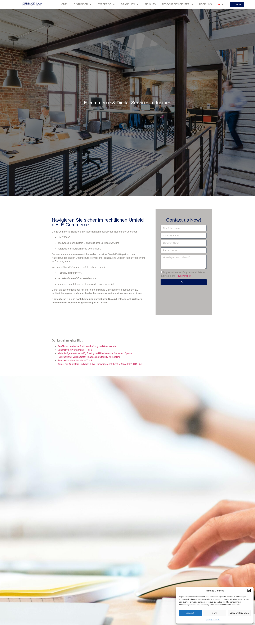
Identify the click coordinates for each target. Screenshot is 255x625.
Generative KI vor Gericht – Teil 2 (75, 360)
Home (63, 4)
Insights (150, 4)
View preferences (239, 613)
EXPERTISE (104, 4)
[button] (249, 590)
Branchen (128, 4)
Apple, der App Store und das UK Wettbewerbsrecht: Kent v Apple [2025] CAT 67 (100, 364)
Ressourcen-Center (175, 4)
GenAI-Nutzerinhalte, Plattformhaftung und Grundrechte (87, 346)
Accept (190, 613)
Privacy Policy (183, 275)
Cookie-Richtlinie (213, 620)
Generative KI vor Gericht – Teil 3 (75, 349)
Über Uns (205, 4)
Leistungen (80, 4)
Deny (215, 613)
